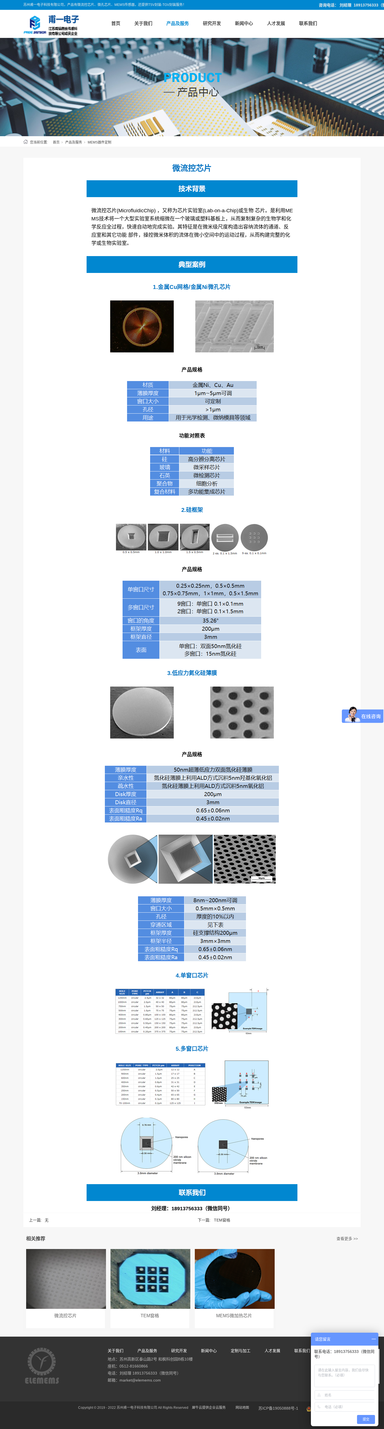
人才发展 (276, 23)
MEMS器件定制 (99, 142)
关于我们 (143, 23)
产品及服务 (177, 23)
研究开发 (212, 23)
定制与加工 (240, 1350)
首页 (115, 23)
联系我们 (308, 23)
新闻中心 (244, 23)
